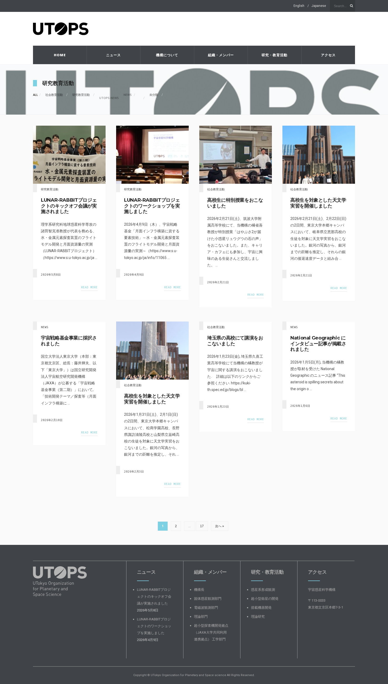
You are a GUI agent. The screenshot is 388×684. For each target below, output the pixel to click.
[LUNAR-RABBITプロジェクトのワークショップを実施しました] (152, 155)
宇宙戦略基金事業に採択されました (69, 341)
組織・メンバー (221, 55)
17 (202, 526)
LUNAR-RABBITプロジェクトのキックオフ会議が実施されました (69, 205)
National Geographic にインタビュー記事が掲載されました (318, 343)
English (299, 6)
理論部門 (201, 617)
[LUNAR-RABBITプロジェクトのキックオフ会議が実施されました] (69, 155)
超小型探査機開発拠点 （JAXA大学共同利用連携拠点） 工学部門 (211, 632)
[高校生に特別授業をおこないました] (235, 155)
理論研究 (258, 617)
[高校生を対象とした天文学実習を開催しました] (318, 155)
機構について (167, 55)
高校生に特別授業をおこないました (235, 203)
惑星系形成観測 (263, 590)
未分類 (153, 95)
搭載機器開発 (261, 608)
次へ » (219, 526)
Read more (89, 287)
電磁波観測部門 (206, 608)
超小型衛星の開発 (264, 599)
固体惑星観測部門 (207, 599)
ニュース (113, 55)
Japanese (318, 6)
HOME (60, 55)
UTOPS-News (109, 98)
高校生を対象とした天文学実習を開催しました (318, 203)
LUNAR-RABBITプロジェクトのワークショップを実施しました (152, 205)
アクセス (328, 55)
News (128, 95)
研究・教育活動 (274, 55)
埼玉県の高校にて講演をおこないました (235, 341)
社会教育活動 (54, 95)
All (35, 95)
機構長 (199, 590)
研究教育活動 (81, 95)
